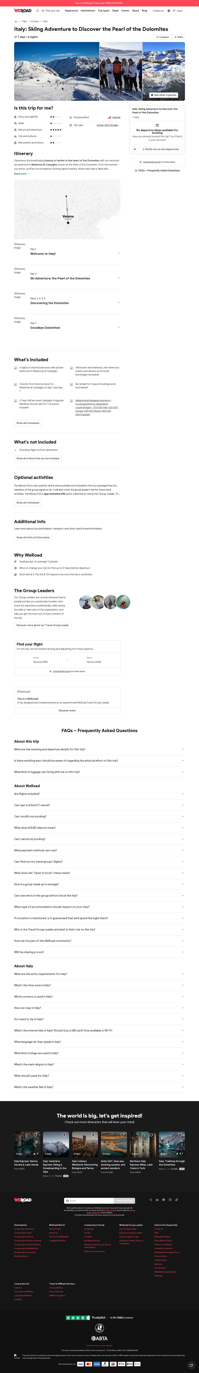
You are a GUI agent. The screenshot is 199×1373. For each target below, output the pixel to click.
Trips (24, 21)
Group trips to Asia (22, 1232)
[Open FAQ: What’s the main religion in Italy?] (183, 1064)
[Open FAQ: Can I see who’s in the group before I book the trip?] (183, 895)
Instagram (89, 1228)
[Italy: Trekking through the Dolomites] (172, 1145)
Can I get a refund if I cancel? (32, 805)
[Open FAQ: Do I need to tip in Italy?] (183, 1019)
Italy (45, 21)
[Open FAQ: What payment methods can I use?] (183, 850)
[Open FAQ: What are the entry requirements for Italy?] (183, 974)
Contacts (158, 1228)
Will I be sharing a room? (29, 952)
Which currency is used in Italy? (33, 996)
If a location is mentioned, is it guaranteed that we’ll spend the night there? (61, 918)
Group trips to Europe (24, 1228)
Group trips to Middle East (26, 1248)
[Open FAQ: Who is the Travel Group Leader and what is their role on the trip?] (183, 929)
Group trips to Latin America (27, 1244)
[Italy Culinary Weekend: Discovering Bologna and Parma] (85, 1145)
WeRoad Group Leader (131, 1225)
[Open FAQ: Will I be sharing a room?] (183, 952)
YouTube (88, 1236)
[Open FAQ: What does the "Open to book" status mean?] (183, 873)
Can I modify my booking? (30, 816)
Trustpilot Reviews (57, 1240)
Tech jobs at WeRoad (23, 1291)
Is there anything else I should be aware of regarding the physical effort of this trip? (66, 760)
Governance (160, 1268)
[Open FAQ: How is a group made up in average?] (183, 884)
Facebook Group (92, 1240)
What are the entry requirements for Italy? (40, 974)
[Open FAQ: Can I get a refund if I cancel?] (183, 805)
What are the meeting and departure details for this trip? (49, 749)
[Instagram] (170, 1200)
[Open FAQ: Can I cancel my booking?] (183, 839)
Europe (35, 21)
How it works (55, 1228)
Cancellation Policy (163, 1240)
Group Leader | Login (129, 1236)
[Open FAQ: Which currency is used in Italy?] (183, 996)
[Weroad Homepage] (35, 1200)
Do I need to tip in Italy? (29, 1019)
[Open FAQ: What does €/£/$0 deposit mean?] (183, 828)
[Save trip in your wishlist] (135, 149)
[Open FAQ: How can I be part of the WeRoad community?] (183, 941)
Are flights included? (27, 794)
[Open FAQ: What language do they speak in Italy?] (183, 1042)
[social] (150, 1200)
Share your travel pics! (94, 1251)
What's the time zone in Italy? (32, 985)
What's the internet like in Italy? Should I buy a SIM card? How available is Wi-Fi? (63, 1030)
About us (53, 1232)
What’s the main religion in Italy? (34, 1064)
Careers (18, 1287)
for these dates (69, 671)
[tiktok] (176, 1200)
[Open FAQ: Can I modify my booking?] (183, 816)
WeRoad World (57, 1225)
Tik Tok (87, 1232)
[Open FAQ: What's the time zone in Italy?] (183, 985)
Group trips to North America (27, 1240)
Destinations (20, 1225)
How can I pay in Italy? (27, 1008)
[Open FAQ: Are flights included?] (183, 794)
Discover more (67, 710)
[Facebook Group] (157, 1200)
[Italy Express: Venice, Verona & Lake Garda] (27, 1145)
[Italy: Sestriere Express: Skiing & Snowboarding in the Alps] (56, 1145)
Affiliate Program (57, 1295)
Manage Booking (162, 1236)
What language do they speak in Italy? (37, 1042)
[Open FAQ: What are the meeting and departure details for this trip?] (183, 749)
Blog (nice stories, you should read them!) (97, 1246)
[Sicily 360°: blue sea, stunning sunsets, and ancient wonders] (114, 1145)
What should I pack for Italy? (31, 1075)
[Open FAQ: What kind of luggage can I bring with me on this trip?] (183, 772)
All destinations (21, 1256)
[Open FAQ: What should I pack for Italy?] (183, 1076)
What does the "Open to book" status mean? (42, 873)
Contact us (158, 10)
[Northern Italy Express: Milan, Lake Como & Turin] (143, 1145)
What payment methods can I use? (35, 850)
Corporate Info (21, 1283)
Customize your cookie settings (99, 1345)
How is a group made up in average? (36, 884)
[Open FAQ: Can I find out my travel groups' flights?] (183, 862)
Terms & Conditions (163, 1244)
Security (158, 1264)
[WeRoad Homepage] (23, 10)
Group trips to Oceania (24, 1252)
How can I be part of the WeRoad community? (42, 940)
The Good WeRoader (59, 1236)
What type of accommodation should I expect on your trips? (52, 907)
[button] (67, 252)
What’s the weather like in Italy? (33, 1087)
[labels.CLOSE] (196, 3)
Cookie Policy (160, 1260)
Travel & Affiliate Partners (62, 1283)
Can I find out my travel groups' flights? (38, 861)
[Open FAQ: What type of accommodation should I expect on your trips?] (183, 907)
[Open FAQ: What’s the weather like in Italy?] (183, 1087)
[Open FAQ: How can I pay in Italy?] (183, 1008)
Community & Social (94, 1225)
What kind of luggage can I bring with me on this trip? (47, 772)
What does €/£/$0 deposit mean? (35, 827)
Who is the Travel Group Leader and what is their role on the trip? (54, 929)
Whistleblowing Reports (165, 1272)
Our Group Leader (128, 1228)
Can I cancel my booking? (30, 839)
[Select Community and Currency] (168, 10)
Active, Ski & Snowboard (108, 125)
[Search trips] (37, 10)
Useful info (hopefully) (165, 1225)
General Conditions (163, 1248)
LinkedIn (18, 1299)
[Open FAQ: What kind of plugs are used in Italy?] (183, 1053)
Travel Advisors (56, 1291)
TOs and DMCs (56, 1287)
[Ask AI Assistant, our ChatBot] (191, 1365)
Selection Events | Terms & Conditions (131, 1242)
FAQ (156, 1232)
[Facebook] (163, 1200)
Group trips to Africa (23, 1236)
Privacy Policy (110, 1210)
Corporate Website (23, 1295)
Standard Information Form (167, 1252)
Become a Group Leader (130, 1232)
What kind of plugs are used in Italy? (36, 1053)
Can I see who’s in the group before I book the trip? (45, 895)
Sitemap (158, 1275)
